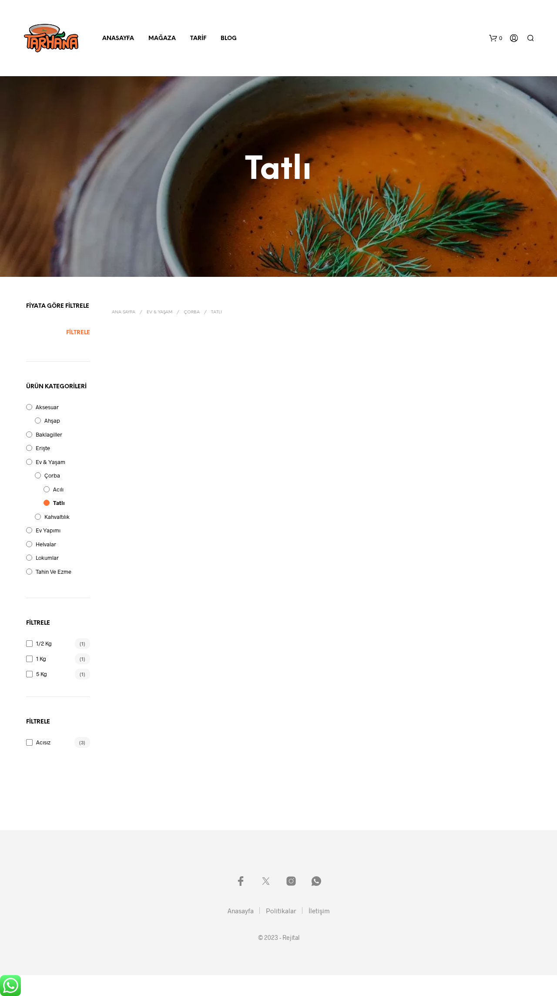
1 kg (41, 658)
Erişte (43, 447)
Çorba (52, 475)
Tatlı (59, 502)
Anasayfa (118, 38)
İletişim (319, 911)
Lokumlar (47, 557)
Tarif (198, 38)
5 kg (41, 673)
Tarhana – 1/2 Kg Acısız (249, 440)
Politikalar (281, 911)
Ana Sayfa (123, 312)
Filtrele (78, 333)
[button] (495, 38)
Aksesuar (47, 407)
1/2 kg (44, 643)
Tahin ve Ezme (53, 571)
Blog (229, 38)
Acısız (43, 742)
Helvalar (46, 544)
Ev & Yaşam (50, 461)
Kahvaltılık (57, 516)
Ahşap (52, 420)
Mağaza (162, 38)
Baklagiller (49, 434)
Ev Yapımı (48, 530)
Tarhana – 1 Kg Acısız (139, 440)
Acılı (58, 489)
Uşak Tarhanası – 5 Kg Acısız (363, 440)
